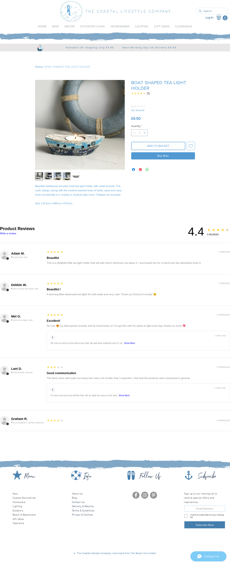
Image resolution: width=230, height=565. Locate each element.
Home (39, 66)
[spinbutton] (139, 133)
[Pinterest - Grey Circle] (153, 495)
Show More (129, 343)
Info (87, 477)
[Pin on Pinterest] (140, 169)
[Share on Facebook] (133, 169)
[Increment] (145, 133)
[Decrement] (134, 133)
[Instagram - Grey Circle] (144, 495)
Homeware (19, 502)
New (15, 493)
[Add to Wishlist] (191, 146)
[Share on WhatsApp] (147, 169)
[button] (223, 17)
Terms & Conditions (83, 510)
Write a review (8, 233)
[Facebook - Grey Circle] (135, 495)
